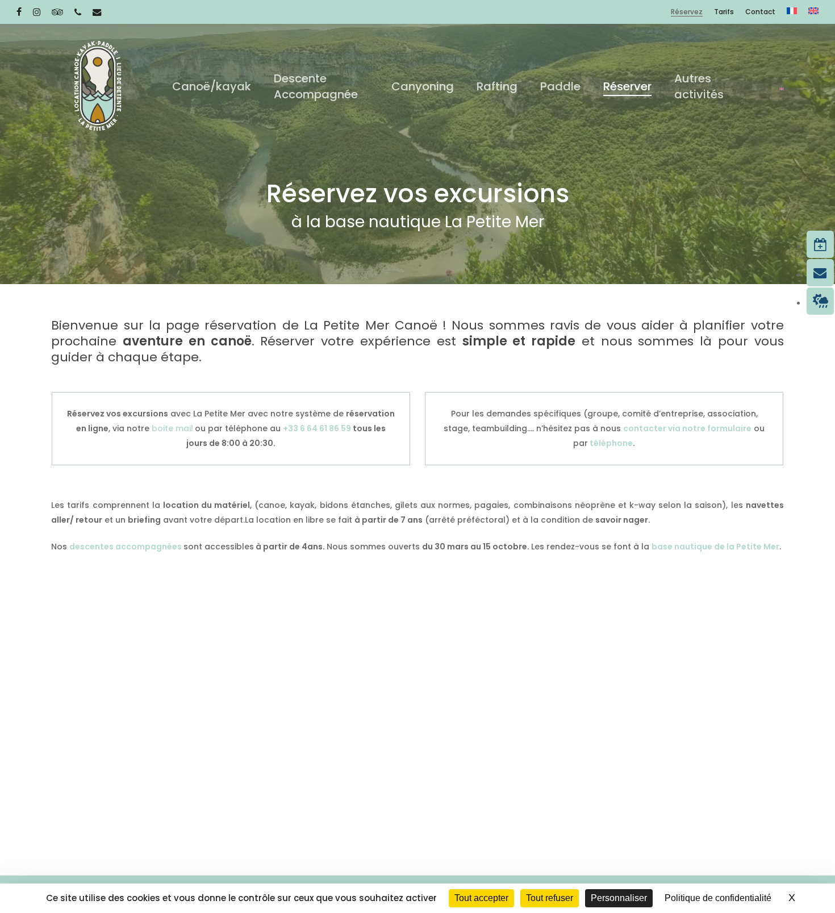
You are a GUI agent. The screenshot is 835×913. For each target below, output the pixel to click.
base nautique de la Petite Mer (715, 546)
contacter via (652, 428)
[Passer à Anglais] (813, 12)
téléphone (610, 443)
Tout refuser (549, 898)
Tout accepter (481, 898)
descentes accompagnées (126, 546)
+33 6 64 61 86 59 (317, 428)
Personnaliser (619, 898)
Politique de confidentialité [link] (718, 898)
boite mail (172, 428)
